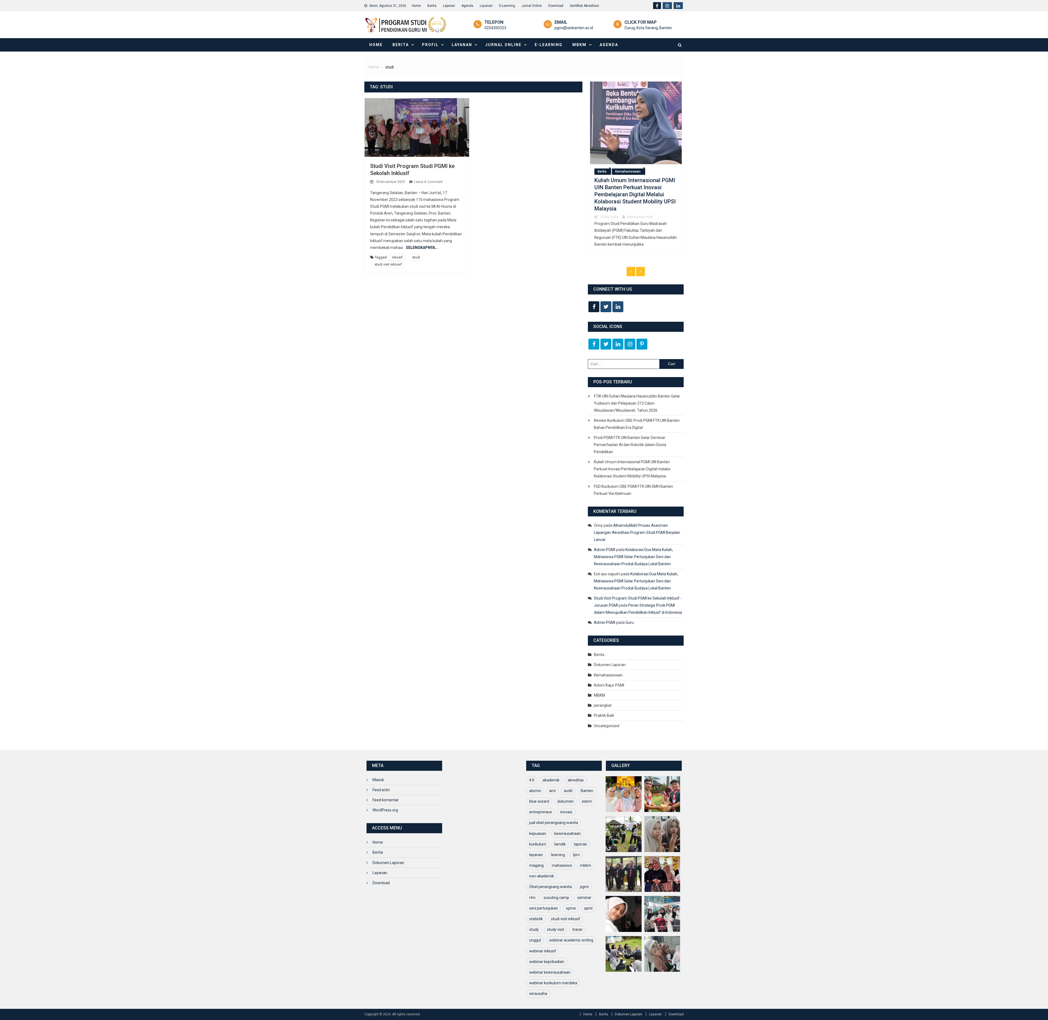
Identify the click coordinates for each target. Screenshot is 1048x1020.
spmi (588, 908)
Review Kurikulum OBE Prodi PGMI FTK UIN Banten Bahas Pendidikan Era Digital (637, 424)
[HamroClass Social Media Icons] (593, 306)
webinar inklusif (542, 951)
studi (416, 257)
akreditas (576, 780)
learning (558, 855)
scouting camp (556, 897)
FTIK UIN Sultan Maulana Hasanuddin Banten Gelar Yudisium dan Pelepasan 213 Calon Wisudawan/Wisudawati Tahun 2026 (637, 403)
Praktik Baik (604, 715)
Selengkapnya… (422, 247)
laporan (580, 844)
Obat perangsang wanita (550, 886)
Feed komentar (386, 800)
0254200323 (495, 28)
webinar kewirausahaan (549, 972)
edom (587, 801)
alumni (535, 791)
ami (552, 791)
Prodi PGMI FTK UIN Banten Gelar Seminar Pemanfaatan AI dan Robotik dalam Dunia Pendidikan (630, 444)
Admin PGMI (604, 549)
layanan (536, 855)
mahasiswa (562, 865)
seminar (584, 897)
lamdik (560, 844)
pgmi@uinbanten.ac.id (574, 28)
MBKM (579, 45)
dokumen (565, 801)
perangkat (603, 705)
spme (571, 908)
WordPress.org (385, 810)
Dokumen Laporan (610, 665)
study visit (555, 929)
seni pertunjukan (543, 908)
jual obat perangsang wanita (553, 822)
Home (416, 6)
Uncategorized (606, 726)
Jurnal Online (532, 6)
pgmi (584, 886)
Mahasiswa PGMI (638, 212)
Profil (430, 45)
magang (536, 865)
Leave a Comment (428, 182)
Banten (587, 791)
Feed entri (381, 790)
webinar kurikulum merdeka (553, 983)
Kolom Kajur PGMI (609, 685)
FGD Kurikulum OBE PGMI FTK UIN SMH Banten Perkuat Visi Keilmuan (631, 196)
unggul (535, 940)
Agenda (467, 6)
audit (568, 791)
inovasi (566, 812)
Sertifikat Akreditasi (584, 6)
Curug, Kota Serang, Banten (648, 28)
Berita (431, 6)
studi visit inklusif (388, 264)
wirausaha (538, 993)
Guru (630, 622)
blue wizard (539, 801)
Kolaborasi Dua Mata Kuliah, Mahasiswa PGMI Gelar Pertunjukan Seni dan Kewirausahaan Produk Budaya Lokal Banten (633, 556)
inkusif (397, 257)
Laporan (449, 6)
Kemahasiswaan (608, 675)
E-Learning (507, 6)
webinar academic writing (571, 940)
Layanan (486, 6)
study (534, 929)
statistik (536, 919)
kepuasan (537, 833)
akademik (551, 780)
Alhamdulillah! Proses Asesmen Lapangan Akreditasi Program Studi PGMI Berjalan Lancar (637, 532)
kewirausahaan (567, 833)
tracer (577, 929)
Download (555, 6)
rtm (532, 897)
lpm (576, 855)
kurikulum (537, 844)
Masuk (378, 780)
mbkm (585, 865)
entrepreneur (540, 812)
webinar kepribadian (546, 961)
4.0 (531, 780)
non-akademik (541, 876)
